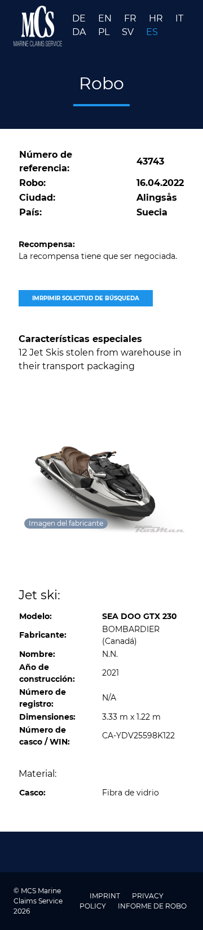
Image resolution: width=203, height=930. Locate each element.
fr (131, 18)
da (80, 32)
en (106, 18)
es (152, 32)
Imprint (106, 896)
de (80, 18)
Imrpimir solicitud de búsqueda (85, 298)
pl (105, 32)
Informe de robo (152, 906)
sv (129, 32)
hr (157, 18)
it (179, 18)
